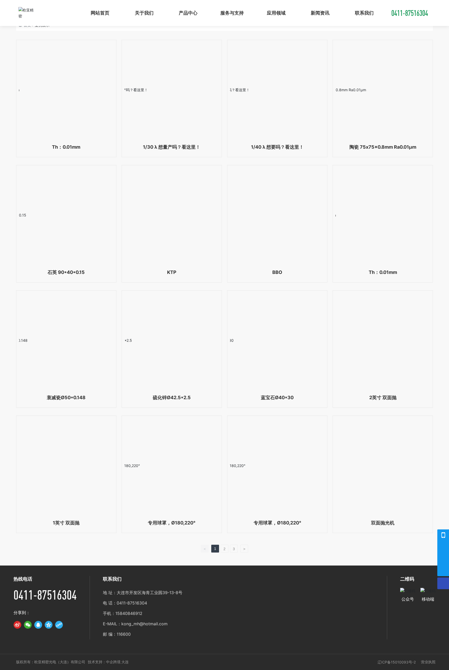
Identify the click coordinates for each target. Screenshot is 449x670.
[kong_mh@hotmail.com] (443, 558)
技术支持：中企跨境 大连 (108, 662)
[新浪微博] (17, 625)
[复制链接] (59, 625)
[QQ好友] (38, 625)
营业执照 (428, 662)
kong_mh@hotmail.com (144, 623)
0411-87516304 (409, 13)
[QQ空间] (48, 625)
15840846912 (128, 613)
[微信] (28, 625)
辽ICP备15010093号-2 (397, 662)
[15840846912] (443, 535)
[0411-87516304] (443, 547)
